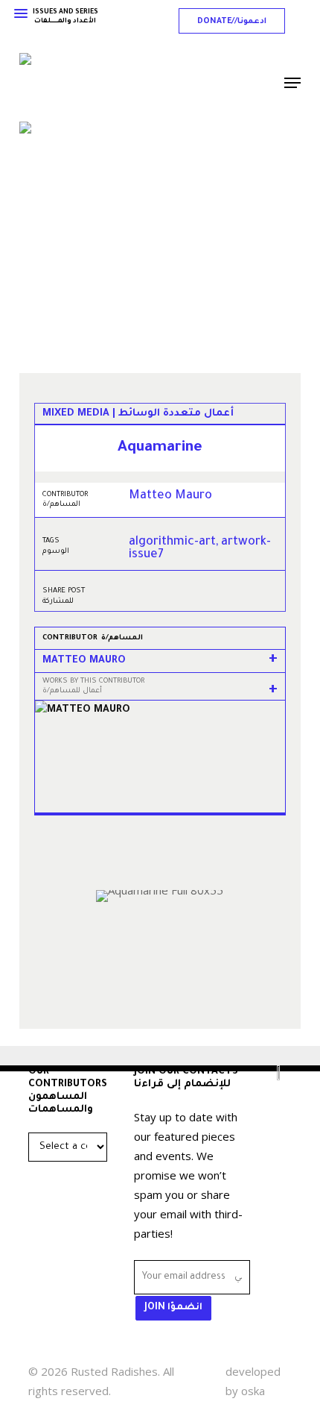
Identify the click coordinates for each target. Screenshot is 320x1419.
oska (253, 1390)
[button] (232, 21)
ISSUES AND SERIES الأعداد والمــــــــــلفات (65, 17)
